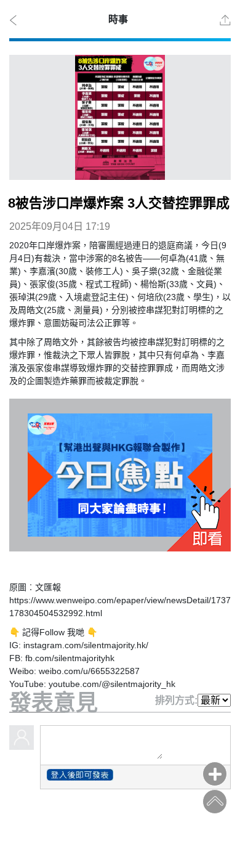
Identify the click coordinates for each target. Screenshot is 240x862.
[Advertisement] (120, 830)
